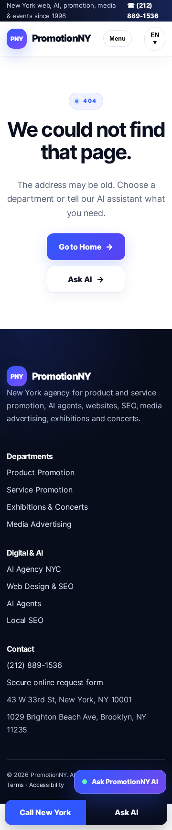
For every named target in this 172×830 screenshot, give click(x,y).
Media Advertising (39, 524)
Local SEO (25, 620)
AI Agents (24, 603)
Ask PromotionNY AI (125, 781)
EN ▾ (154, 39)
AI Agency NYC (34, 569)
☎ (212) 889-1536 (143, 10)
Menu (117, 38)
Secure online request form (55, 682)
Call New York (45, 812)
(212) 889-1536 (34, 665)
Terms (15, 784)
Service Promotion (40, 489)
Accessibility (46, 784)
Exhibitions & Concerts (47, 507)
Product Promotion (41, 472)
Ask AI (80, 279)
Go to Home (80, 246)
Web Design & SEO (40, 586)
